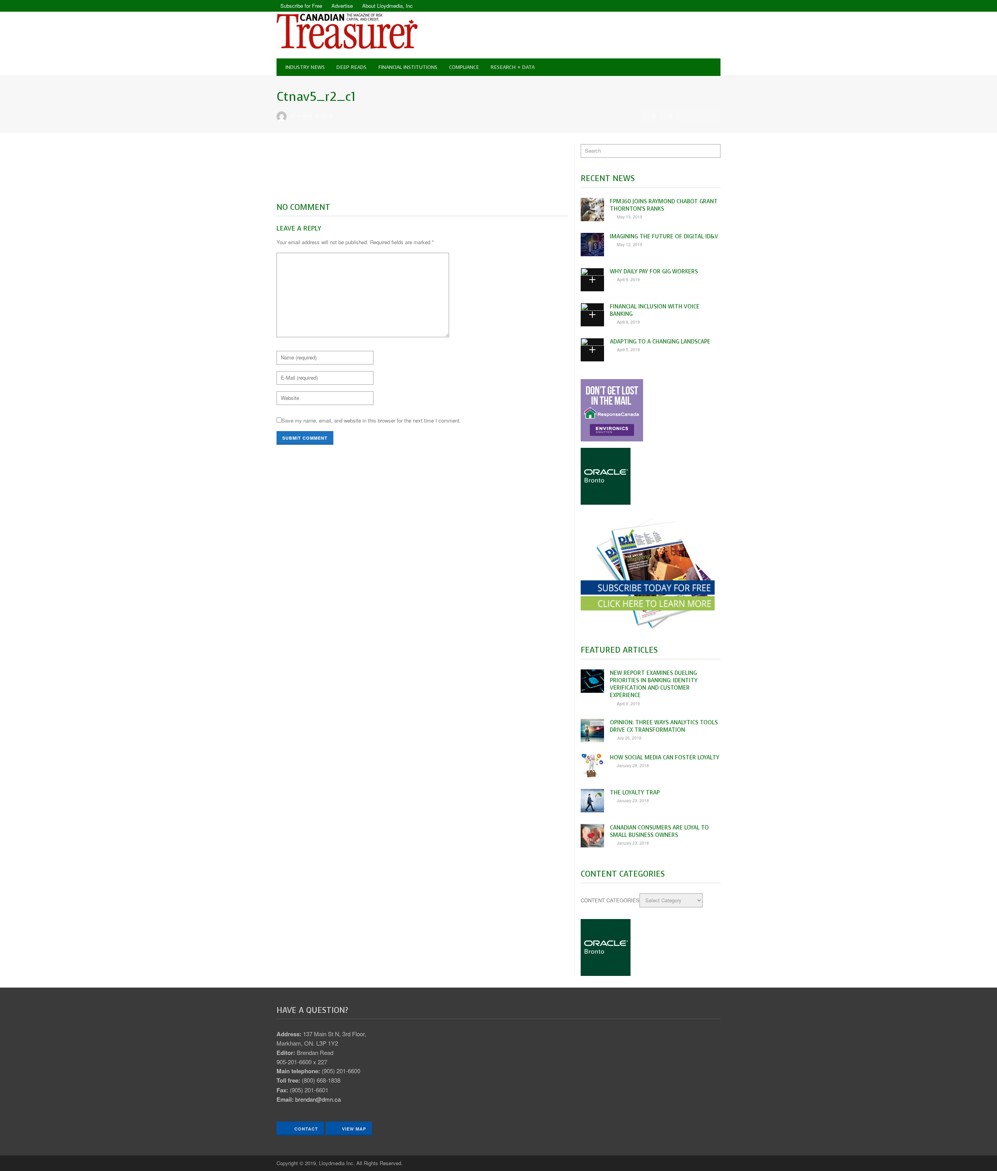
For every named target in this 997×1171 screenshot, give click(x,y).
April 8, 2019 (628, 279)
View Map (354, 1129)
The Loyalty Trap (635, 792)
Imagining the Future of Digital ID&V (664, 236)
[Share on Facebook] (682, 116)
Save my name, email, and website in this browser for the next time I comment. (371, 420)
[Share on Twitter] (692, 116)
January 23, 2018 (633, 800)
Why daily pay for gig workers (654, 271)
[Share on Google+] (703, 116)
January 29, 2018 (633, 765)
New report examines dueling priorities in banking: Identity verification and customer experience (654, 684)
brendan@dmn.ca (318, 1099)
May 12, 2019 (629, 244)
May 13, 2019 (629, 217)
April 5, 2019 (628, 349)
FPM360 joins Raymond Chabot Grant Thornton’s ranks (664, 205)
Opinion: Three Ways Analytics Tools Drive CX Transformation (664, 726)
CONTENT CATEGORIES (610, 900)
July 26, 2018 (629, 738)
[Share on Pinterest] (714, 116)
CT (293, 116)
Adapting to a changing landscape (660, 341)
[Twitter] (714, 6)
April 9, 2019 (628, 703)
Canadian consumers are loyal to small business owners (659, 831)
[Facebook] (701, 6)
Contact (305, 1129)
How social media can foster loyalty (664, 757)
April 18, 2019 (317, 116)
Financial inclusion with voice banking (654, 310)
